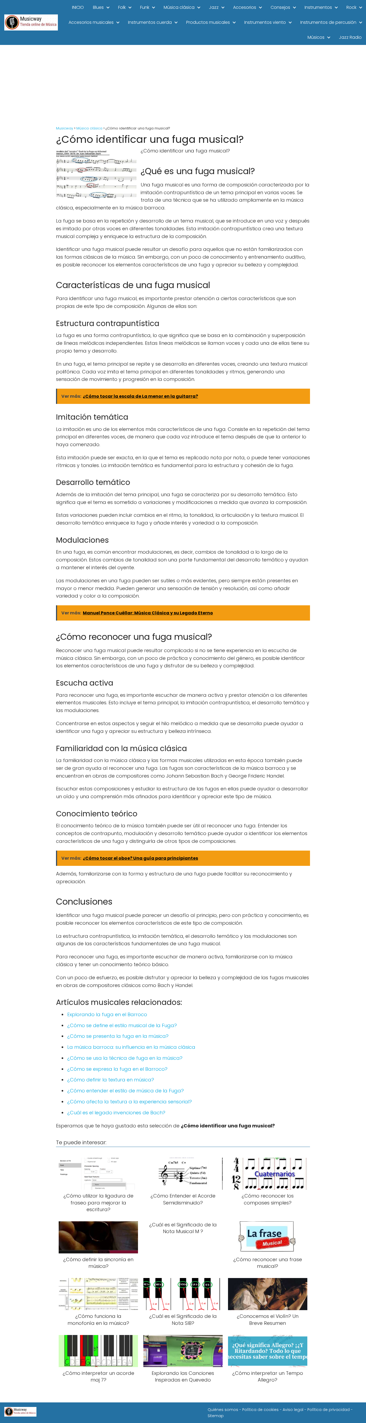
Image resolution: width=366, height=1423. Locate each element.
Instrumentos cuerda (150, 22)
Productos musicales (208, 22)
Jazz (214, 7)
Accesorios (244, 7)
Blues (98, 7)
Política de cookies (260, 1409)
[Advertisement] (183, 85)
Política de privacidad (328, 1409)
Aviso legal (293, 1409)
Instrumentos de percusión (328, 22)
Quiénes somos (223, 1409)
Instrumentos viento (265, 22)
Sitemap (216, 1415)
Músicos (316, 37)
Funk (144, 7)
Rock (351, 7)
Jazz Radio (350, 37)
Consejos (280, 7)
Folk (122, 7)
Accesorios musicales (91, 22)
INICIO (78, 7)
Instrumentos (318, 7)
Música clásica (179, 7)
